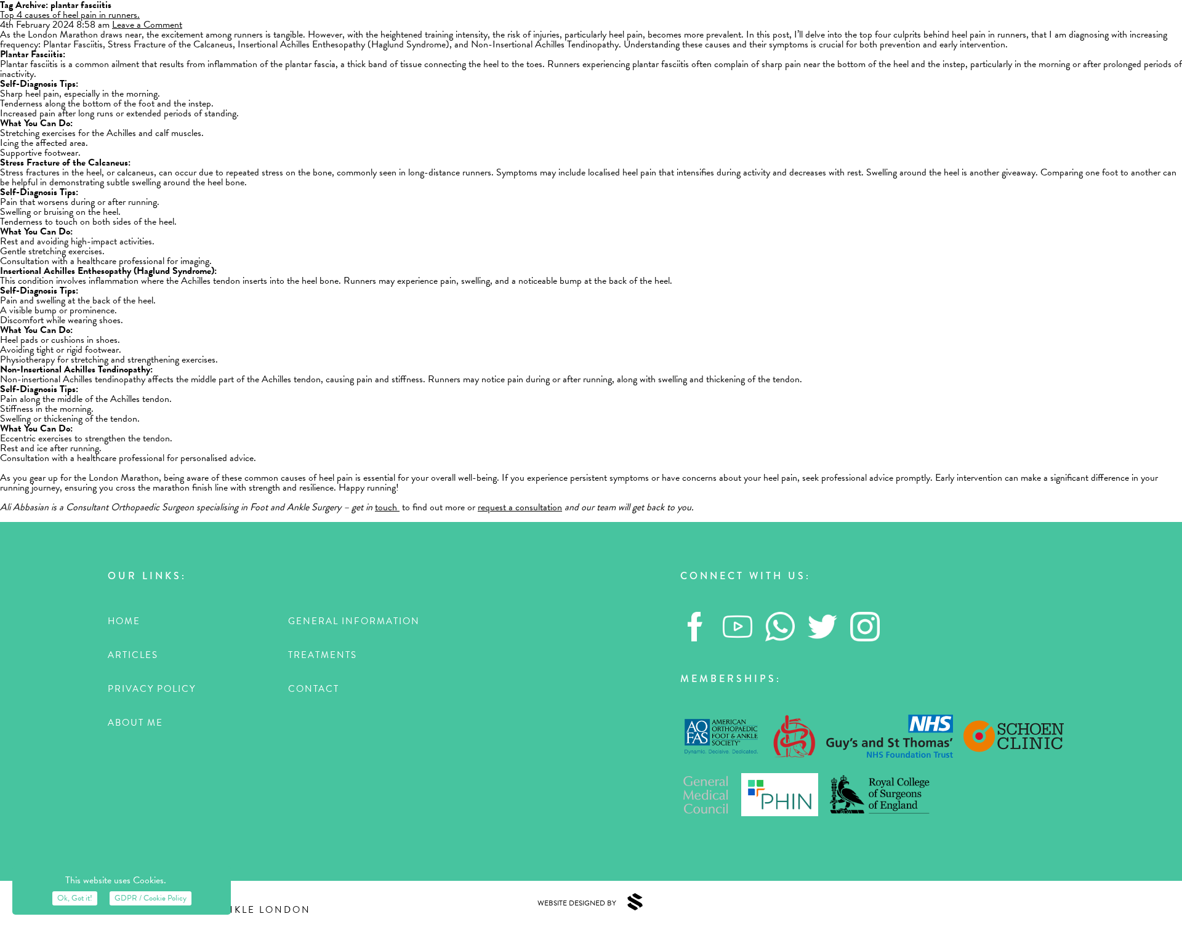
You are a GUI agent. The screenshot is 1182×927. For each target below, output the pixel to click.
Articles (133, 655)
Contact (313, 689)
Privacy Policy (152, 689)
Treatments (322, 655)
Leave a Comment (147, 24)
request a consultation (520, 507)
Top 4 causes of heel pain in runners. (70, 14)
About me (135, 722)
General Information (354, 621)
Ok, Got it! (74, 898)
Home (124, 621)
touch (387, 507)
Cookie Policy (151, 898)
